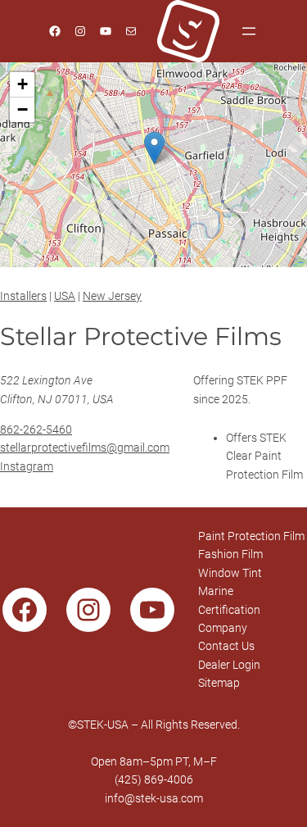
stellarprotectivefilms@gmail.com (84, 447)
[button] (154, 148)
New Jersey (112, 295)
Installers (23, 295)
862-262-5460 (36, 429)
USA (64, 295)
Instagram (26, 466)
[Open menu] (249, 31)
